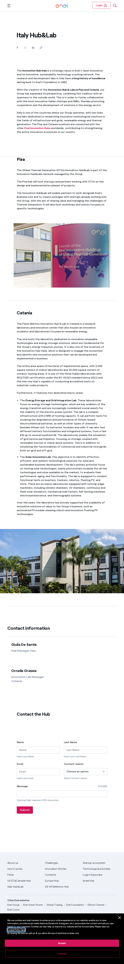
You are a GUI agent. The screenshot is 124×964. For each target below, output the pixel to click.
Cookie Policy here (16, 930)
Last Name (70, 742)
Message (22, 786)
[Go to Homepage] (62, 5)
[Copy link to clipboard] (41, 47)
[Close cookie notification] (120, 918)
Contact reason (73, 764)
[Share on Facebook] (17, 47)
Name (20, 742)
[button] (9, 5)
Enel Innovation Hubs (37, 128)
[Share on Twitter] (25, 47)
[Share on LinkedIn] (33, 47)
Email (20, 764)
